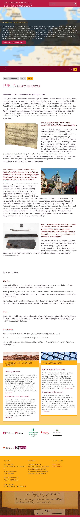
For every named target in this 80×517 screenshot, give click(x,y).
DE (75, 69)
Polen (23, 78)
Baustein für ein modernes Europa (18, 6)
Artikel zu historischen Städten (18, 364)
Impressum (56, 465)
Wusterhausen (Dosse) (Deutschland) (17, 396)
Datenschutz (38, 38)
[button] (75, 3)
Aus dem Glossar (52, 362)
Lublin (30, 78)
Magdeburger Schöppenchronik (52, 392)
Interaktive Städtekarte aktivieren (13, 42)
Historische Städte (11, 78)
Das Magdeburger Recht (18, 2)
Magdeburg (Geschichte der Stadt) (53, 369)
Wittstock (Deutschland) (12, 372)
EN (71, 69)
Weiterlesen (8, 393)
